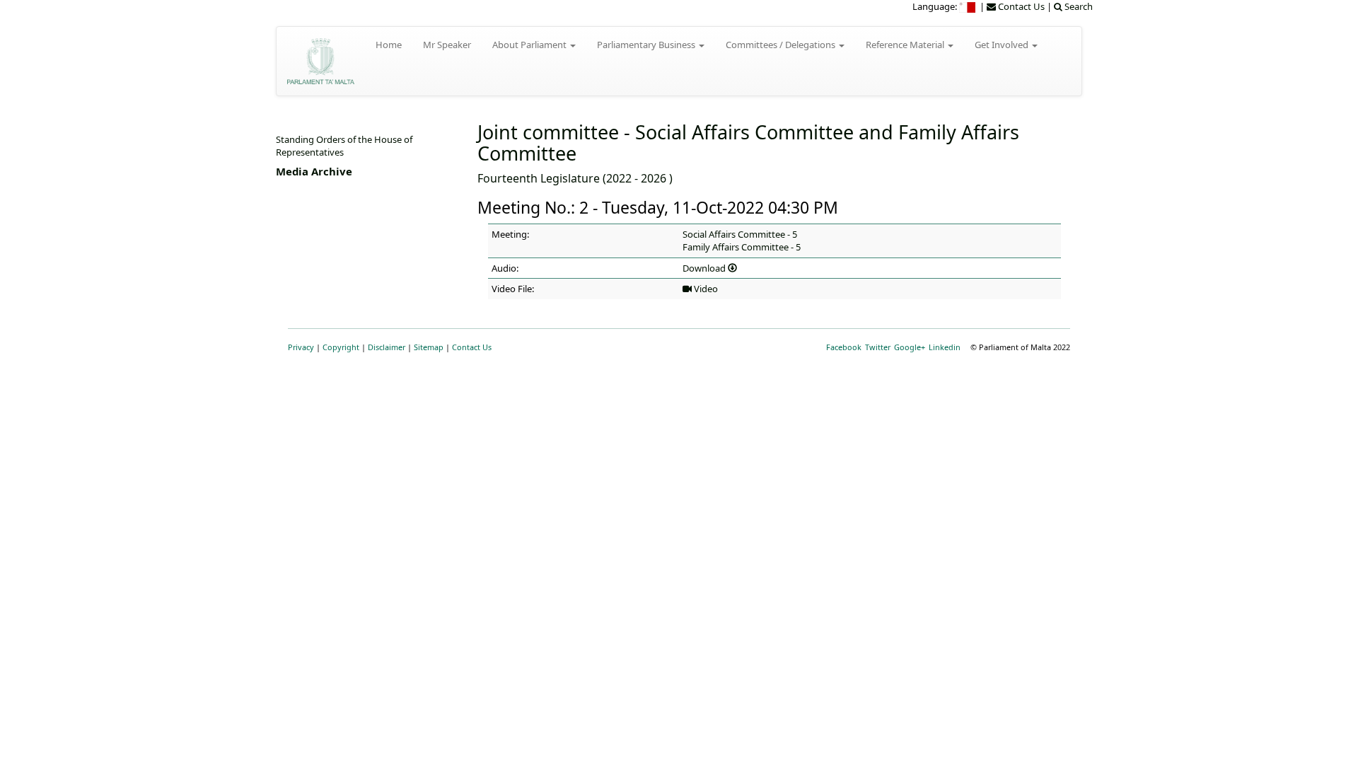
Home (389, 44)
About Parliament (530, 44)
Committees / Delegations (781, 44)
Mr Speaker (447, 44)
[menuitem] (968, 6)
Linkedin (945, 347)
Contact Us (472, 347)
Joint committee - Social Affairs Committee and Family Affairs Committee (748, 142)
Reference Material (906, 44)
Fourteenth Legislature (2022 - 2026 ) (575, 178)
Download (705, 268)
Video (705, 288)
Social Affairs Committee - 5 (740, 234)
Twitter (877, 347)
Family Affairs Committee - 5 (742, 247)
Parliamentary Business (647, 44)
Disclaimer (386, 347)
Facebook (843, 347)
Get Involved (1003, 44)
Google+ (909, 347)
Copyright (341, 347)
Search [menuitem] (1077, 6)
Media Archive (314, 171)
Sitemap (428, 347)
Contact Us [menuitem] (1020, 6)
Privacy (301, 347)
